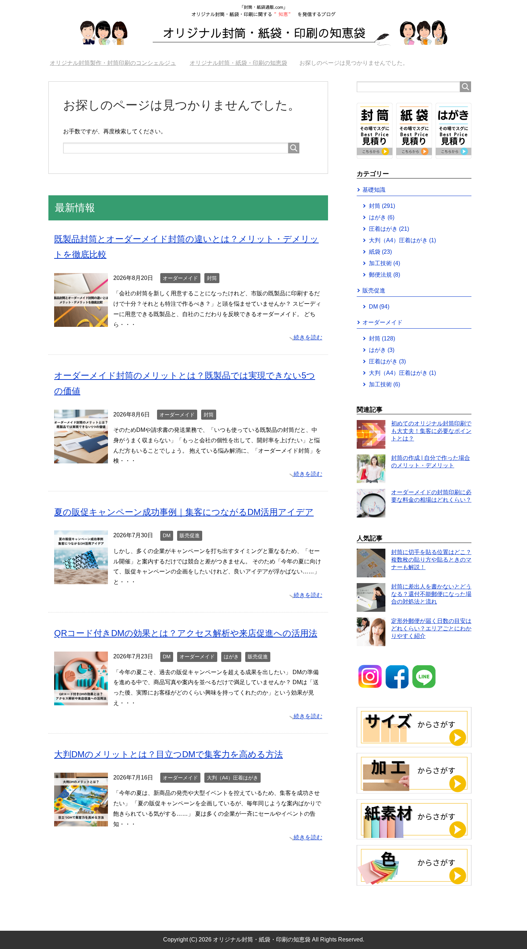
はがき (231, 656)
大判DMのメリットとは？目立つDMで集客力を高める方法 (168, 754)
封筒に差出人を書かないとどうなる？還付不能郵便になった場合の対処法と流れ (431, 594)
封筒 (212, 278)
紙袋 (380, 252)
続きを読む (308, 337)
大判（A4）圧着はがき (232, 778)
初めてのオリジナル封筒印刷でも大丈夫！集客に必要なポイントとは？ (431, 431)
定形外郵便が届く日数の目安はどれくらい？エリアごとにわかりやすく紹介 (431, 628)
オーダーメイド (180, 278)
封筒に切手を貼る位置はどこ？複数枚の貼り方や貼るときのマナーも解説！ (431, 559)
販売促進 (190, 535)
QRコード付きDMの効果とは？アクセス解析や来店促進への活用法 (185, 633)
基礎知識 (373, 190)
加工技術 (384, 263)
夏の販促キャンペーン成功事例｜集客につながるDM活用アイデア (184, 512)
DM (167, 535)
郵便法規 (384, 275)
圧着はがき (389, 229)
